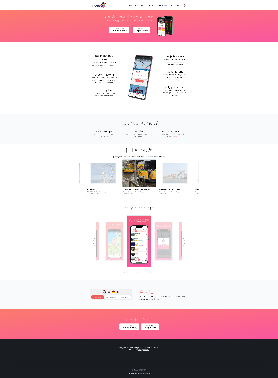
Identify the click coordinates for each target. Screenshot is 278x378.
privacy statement (134, 373)
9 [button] (134, 200)
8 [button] (131, 200)
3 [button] (114, 200)
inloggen (175, 5)
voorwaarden (145, 373)
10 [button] (137, 200)
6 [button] (124, 200)
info (142, 5)
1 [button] (108, 200)
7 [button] (128, 200)
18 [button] (163, 200)
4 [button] (118, 200)
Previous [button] (94, 242)
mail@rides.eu (143, 350)
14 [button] (150, 200)
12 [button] (144, 200)
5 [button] (121, 200)
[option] (139, 177)
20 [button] (170, 200)
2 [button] (111, 200)
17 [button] (160, 200)
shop (150, 5)
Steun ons (162, 5)
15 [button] (154, 200)
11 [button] (141, 200)
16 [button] (157, 200)
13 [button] (147, 200)
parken (132, 5)
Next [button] (198, 177)
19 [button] (167, 200)
